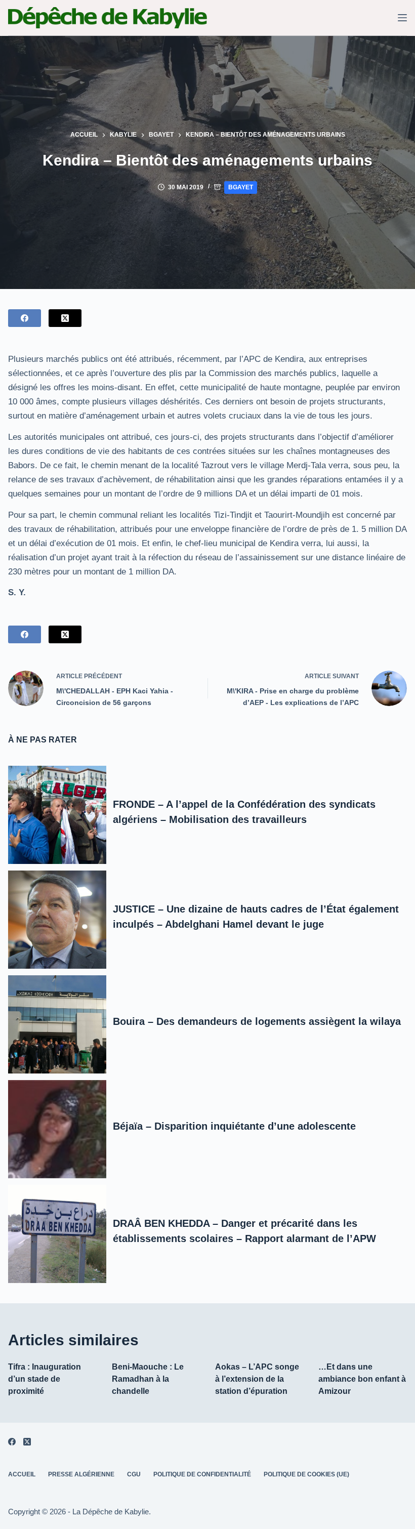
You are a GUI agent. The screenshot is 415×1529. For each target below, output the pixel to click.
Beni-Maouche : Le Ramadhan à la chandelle (148, 1378)
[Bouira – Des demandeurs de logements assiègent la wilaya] (57, 1024)
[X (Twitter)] (65, 318)
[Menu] (402, 17)
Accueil (21, 1474)
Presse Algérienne (81, 1474)
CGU (134, 1474)
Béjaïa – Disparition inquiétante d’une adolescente (234, 1126)
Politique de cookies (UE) (306, 1474)
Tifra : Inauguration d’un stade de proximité (44, 1378)
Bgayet (240, 187)
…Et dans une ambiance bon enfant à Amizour (362, 1378)
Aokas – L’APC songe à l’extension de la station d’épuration (257, 1378)
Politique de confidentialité (202, 1474)
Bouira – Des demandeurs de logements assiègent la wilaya (257, 1021)
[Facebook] (24, 318)
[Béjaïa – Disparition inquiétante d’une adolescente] (57, 1129)
